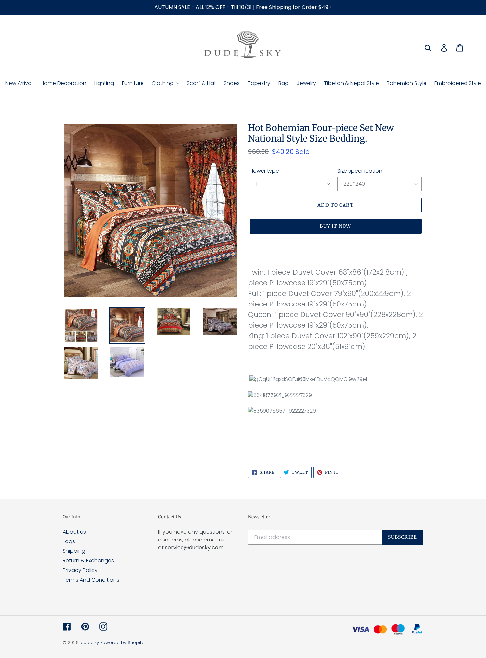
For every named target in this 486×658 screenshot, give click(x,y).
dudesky (90, 642)
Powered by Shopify (121, 642)
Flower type (264, 171)
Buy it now (335, 226)
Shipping (74, 551)
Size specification (359, 171)
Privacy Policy (80, 570)
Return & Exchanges (88, 560)
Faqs (69, 541)
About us (74, 532)
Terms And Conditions (91, 580)
